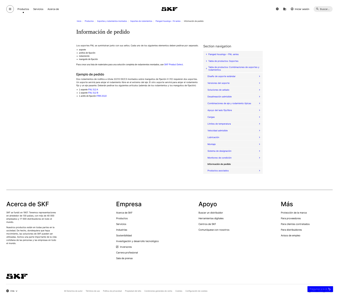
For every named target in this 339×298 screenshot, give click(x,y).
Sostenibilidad (124, 235)
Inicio (79, 21)
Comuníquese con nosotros (214, 229)
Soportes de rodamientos (141, 21)
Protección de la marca (294, 212)
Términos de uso (93, 291)
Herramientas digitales (211, 218)
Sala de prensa (124, 258)
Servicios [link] (38, 9)
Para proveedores (291, 218)
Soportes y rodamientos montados (112, 21)
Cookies (178, 291)
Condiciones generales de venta (158, 291)
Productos (89, 21)
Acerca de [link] (53, 9)
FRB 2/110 (102, 96)
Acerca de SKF (124, 212)
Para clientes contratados (295, 224)
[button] (277, 9)
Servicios (121, 224)
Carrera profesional (127, 252)
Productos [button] (23, 9)
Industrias (121, 229)
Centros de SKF (207, 224)
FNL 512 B (93, 93)
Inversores (125, 246)
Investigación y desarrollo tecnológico (137, 241)
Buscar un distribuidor (211, 212)
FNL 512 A (93, 89)
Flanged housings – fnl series (168, 21)
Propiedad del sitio (133, 291)
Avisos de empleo (290, 235)
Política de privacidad (112, 291)
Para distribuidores (291, 229)
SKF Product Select (173, 64)
